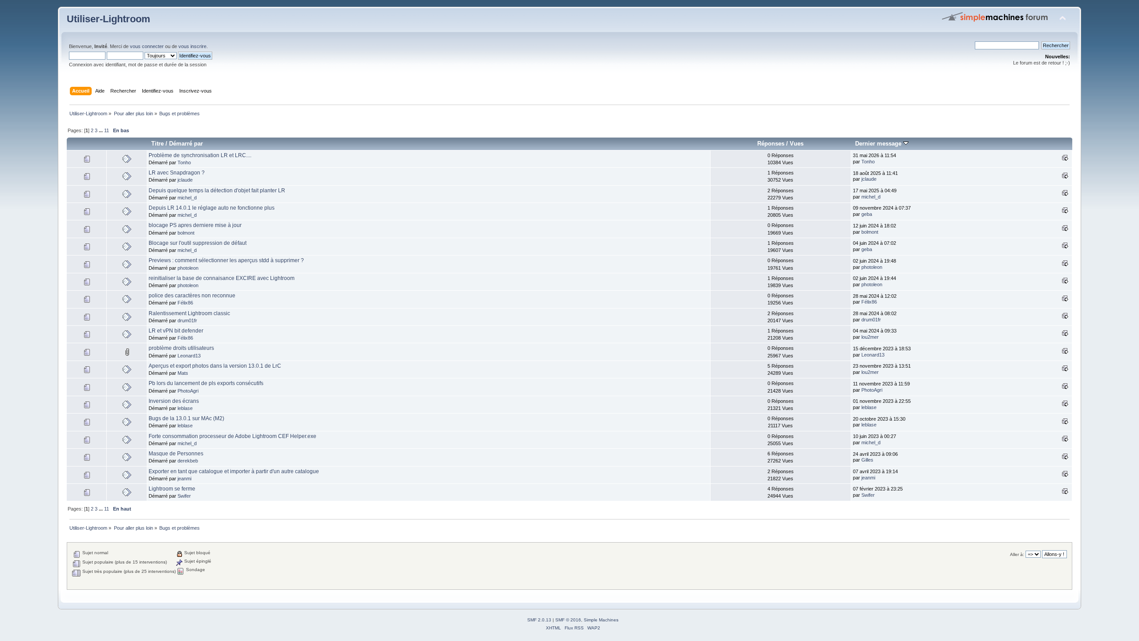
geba (866, 214)
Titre (157, 143)
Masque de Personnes (176, 453)
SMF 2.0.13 (539, 619)
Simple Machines (601, 619)
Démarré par (186, 143)
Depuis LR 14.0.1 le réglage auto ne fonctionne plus (212, 208)
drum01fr (187, 320)
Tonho (184, 162)
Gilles (867, 459)
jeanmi (184, 478)
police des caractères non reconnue (192, 295)
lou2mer (870, 337)
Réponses (770, 143)
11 (106, 130)
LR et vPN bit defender (176, 331)
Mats (183, 373)
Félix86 (185, 302)
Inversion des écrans (174, 401)
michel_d (187, 197)
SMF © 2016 (568, 619)
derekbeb (188, 460)
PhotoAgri (188, 391)
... (101, 130)
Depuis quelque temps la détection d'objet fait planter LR (217, 190)
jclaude (185, 180)
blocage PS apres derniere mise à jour (195, 225)
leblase (185, 408)
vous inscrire (192, 46)
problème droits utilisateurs (181, 348)
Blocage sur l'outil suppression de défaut (197, 243)
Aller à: (1017, 554)
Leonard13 (189, 355)
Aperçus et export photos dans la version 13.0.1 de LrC (215, 366)
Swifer (184, 496)
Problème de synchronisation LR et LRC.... (200, 155)
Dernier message (879, 143)
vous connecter (147, 46)
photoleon (188, 268)
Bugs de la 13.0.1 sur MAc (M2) (186, 418)
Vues (797, 143)
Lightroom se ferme (172, 489)
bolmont (186, 232)
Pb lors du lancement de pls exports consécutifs (206, 383)
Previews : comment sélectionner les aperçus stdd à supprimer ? (226, 260)
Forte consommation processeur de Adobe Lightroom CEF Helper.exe (232, 436)
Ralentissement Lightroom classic (189, 313)
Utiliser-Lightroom (108, 18)
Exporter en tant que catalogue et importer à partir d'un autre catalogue (234, 471)
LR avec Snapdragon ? (177, 173)
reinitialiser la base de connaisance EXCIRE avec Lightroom (222, 278)
